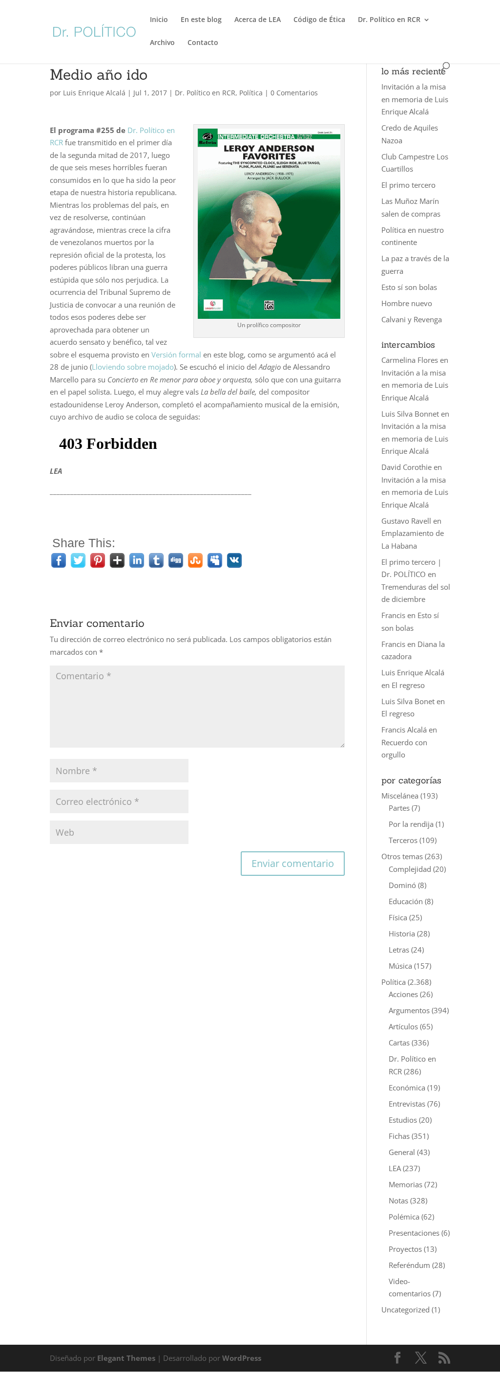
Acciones (403, 994)
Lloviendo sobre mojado (133, 367)
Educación (406, 901)
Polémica (404, 1217)
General (402, 1152)
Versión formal (176, 354)
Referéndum (409, 1265)
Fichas (399, 1136)
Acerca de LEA (257, 20)
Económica (407, 1087)
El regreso (408, 685)
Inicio (159, 20)
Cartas (399, 1042)
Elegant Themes (126, 1358)
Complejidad (410, 869)
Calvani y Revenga (411, 319)
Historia (402, 933)
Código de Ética (319, 20)
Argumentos (409, 1010)
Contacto (203, 43)
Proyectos (405, 1249)
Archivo (162, 43)
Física (398, 917)
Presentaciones (414, 1233)
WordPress (241, 1358)
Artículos (403, 1026)
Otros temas (402, 856)
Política (251, 92)
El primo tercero (408, 185)
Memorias (405, 1184)
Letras (399, 950)
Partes (399, 808)
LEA (395, 1168)
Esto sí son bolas (409, 287)
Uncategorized (405, 1309)
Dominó (402, 885)
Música (400, 966)
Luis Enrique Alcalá (94, 92)
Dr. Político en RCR (389, 20)
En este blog (201, 20)
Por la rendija (411, 824)
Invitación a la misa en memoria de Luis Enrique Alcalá (414, 99)
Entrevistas (407, 1104)
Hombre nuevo (406, 303)
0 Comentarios (294, 92)
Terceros (403, 840)
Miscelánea (399, 795)
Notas (398, 1200)
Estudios (403, 1120)
